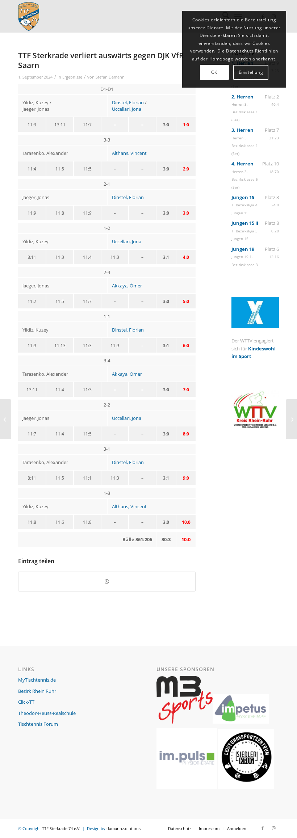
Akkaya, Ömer (127, 285)
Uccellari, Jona (126, 109)
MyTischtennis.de (37, 680)
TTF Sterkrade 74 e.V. (61, 828)
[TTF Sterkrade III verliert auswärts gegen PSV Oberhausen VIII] (291, 419)
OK (214, 72)
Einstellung (251, 72)
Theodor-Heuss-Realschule (47, 713)
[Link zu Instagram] (273, 828)
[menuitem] (179, 828)
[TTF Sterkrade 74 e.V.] (28, 16)
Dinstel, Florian (128, 102)
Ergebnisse (72, 77)
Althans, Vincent (129, 153)
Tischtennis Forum (38, 724)
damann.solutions (123, 828)
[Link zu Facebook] (262, 828)
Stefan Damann (110, 77)
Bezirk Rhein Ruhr (37, 691)
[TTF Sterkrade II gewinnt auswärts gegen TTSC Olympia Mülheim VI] (5, 419)
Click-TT (26, 702)
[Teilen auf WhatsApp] (106, 581)
